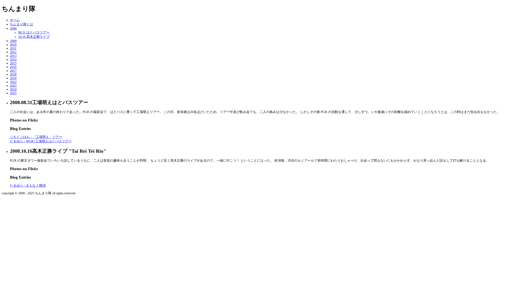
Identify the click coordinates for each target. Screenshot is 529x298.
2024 (13, 89)
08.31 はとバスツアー (34, 32)
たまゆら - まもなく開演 (28, 185)
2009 (13, 41)
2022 (13, 82)
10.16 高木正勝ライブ (34, 36)
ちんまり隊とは (21, 24)
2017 (13, 70)
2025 (13, 93)
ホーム (15, 20)
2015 (13, 63)
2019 (13, 78)
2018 (13, 74)
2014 (13, 59)
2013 (13, 56)
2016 (13, 67)
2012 (13, 52)
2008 (13, 28)
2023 (13, 85)
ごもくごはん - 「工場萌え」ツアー (36, 137)
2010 (13, 44)
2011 (13, 48)
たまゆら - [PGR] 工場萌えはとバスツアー (41, 141)
